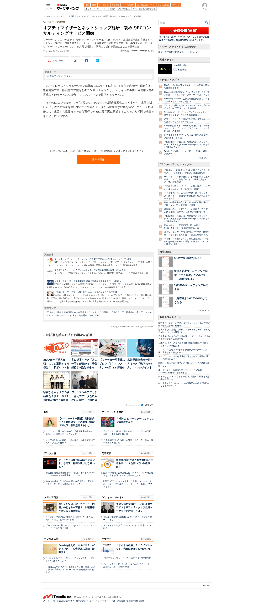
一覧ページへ (205, 310)
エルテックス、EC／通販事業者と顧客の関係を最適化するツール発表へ (87, 281)
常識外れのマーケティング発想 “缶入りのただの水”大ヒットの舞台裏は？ (191, 275)
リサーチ (106, 539)
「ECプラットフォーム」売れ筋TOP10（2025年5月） (127, 558)
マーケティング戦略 (112, 412)
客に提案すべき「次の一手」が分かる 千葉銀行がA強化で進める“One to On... (84, 364)
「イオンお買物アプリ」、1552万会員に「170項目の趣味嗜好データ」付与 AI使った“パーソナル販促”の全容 (186, 241)
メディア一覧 (49, 601)
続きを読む (99, 159)
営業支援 (106, 453)
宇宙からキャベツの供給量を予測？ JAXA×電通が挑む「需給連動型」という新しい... (56, 396)
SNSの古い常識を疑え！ (188, 258)
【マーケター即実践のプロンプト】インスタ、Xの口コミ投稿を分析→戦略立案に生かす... (112, 364)
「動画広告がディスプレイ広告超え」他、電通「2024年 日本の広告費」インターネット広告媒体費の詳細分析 (70, 570)
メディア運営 (51, 497)
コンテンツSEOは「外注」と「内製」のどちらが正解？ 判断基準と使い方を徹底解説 (77, 507)
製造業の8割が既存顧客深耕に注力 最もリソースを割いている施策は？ (136, 463)
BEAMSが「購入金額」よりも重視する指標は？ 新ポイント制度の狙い (56, 364)
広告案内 (70, 601)
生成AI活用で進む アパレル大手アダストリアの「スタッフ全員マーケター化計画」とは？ (134, 507)
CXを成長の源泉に (181, 65)
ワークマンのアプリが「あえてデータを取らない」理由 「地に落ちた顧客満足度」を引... (84, 396)
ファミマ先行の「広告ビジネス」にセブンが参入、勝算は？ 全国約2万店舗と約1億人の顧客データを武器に (187, 196)
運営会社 (121, 601)
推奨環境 (140, 601)
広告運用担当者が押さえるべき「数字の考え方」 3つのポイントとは (140, 364)
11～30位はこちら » (202, 158)
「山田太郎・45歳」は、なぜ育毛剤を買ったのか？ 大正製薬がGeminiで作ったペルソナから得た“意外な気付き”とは (186, 145)
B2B (46, 412)
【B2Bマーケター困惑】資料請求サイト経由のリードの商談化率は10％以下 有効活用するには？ (77, 422)
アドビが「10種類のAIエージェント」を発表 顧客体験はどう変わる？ (77, 463)
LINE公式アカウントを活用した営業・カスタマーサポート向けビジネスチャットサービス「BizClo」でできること (127, 484)
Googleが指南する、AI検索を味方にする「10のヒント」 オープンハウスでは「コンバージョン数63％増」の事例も (187, 128)
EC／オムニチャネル (113, 497)
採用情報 (130, 601)
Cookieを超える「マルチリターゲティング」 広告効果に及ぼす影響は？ (77, 549)
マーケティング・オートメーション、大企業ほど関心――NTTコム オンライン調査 (92, 259)
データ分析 (50, 453)
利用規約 (206, 585)
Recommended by (132, 405)
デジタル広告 (51, 539)
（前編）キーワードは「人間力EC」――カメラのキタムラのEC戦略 (85, 292)
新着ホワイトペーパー (172, 317)
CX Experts (180, 69)
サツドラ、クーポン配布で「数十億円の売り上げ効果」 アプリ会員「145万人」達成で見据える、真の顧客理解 (187, 179)
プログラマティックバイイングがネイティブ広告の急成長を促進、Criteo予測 (89, 270)
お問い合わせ (82, 601)
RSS (113, 601)
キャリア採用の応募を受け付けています (179, 52)
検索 (207, 22)
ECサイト (68, 76)
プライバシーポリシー (100, 601)
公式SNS (61, 601)
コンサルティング (54, 76)
